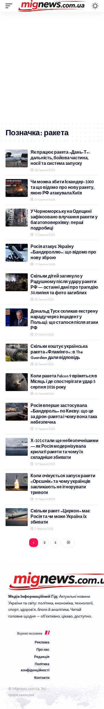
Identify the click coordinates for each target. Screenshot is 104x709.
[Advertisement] (52, 67)
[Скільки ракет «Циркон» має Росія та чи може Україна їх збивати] (17, 517)
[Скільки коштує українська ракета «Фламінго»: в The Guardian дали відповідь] (17, 352)
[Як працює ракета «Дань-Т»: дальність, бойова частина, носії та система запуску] (17, 158)
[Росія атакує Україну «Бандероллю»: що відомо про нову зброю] (17, 253)
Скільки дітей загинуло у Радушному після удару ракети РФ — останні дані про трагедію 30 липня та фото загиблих (64, 284)
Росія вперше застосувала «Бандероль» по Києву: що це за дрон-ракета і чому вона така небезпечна (64, 413)
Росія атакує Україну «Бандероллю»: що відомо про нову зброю (63, 252)
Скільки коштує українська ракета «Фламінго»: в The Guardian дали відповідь (59, 351)
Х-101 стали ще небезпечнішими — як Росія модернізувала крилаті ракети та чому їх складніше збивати (64, 449)
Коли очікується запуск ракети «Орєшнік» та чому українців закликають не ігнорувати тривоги (63, 484)
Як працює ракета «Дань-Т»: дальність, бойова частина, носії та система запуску (60, 157)
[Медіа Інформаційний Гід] (52, 6)
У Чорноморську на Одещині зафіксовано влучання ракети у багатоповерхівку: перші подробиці (64, 219)
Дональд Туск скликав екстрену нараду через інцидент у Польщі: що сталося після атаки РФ (64, 319)
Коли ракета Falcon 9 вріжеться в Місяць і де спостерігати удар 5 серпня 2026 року (64, 381)
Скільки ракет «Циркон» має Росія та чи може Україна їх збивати (60, 516)
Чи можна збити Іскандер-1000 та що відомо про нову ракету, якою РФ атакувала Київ (62, 187)
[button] (10, 6)
